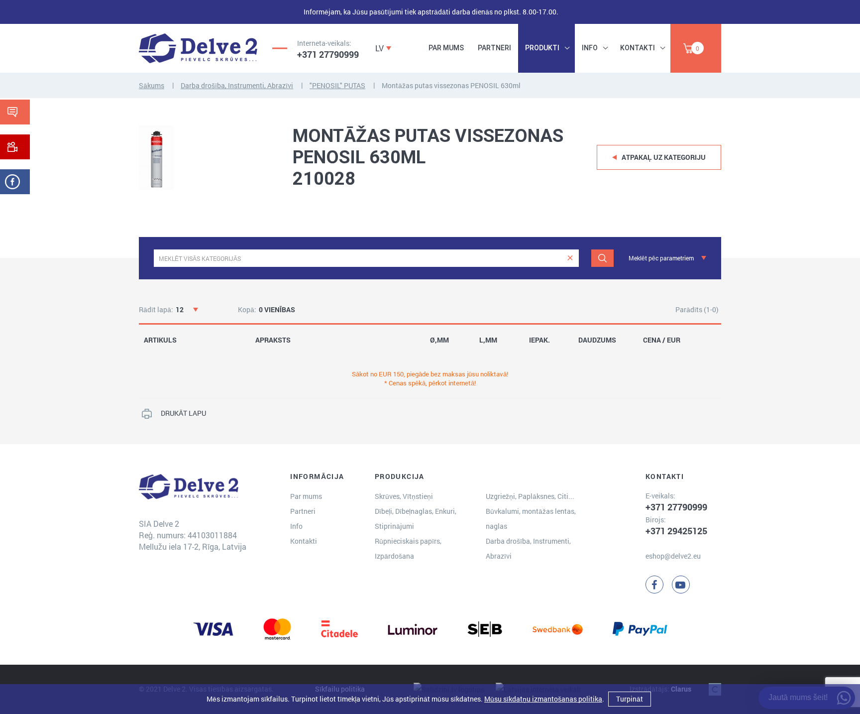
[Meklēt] (602, 258)
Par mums (446, 48)
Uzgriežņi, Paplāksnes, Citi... (530, 496)
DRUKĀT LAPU (183, 413)
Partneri (494, 48)
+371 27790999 (328, 54)
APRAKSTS (273, 340)
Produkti (542, 48)
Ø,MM (439, 340)
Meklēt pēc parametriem (661, 258)
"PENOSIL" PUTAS (337, 85)
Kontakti (637, 48)
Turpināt (629, 699)
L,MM (488, 340)
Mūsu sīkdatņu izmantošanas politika (543, 699)
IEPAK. (539, 340)
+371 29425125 (676, 531)
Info (590, 48)
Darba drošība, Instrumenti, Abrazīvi (237, 85)
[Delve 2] (198, 48)
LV (379, 48)
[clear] (570, 258)
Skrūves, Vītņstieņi (404, 496)
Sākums (151, 85)
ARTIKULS (160, 340)
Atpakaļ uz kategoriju (664, 157)
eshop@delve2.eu (673, 556)
